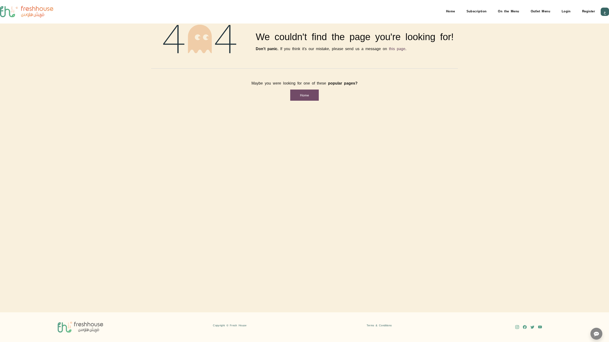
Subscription (477, 11)
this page (397, 48)
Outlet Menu (540, 11)
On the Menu (508, 11)
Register (588, 11)
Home (450, 11)
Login (566, 11)
